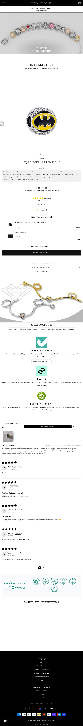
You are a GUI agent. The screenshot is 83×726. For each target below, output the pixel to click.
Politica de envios (41, 666)
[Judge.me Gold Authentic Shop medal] (54, 581)
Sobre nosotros (41, 691)
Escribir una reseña (47, 426)
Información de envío (41, 263)
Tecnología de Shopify (41, 724)
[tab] (41, 168)
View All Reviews (41, 361)
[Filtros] (73, 426)
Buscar (41, 680)
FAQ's (41, 662)
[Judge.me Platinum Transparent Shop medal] (45, 581)
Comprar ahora (41, 252)
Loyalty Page (41, 659)
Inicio (41, 158)
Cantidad (41, 200)
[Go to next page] (47, 567)
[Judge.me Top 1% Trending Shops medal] (72, 581)
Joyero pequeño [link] (20, 232)
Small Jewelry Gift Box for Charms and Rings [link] (30, 222)
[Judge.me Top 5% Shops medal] (54, 588)
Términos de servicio (41, 677)
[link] (10, 224)
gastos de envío (31, 190)
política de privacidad (41, 673)
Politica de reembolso (41, 669)
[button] (38, 198)
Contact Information (41, 704)
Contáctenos (41, 272)
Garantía (41, 698)
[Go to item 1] (8, 436)
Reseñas (41, 694)
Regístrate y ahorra (41, 653)
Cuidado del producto (41, 267)
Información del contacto (41, 687)
